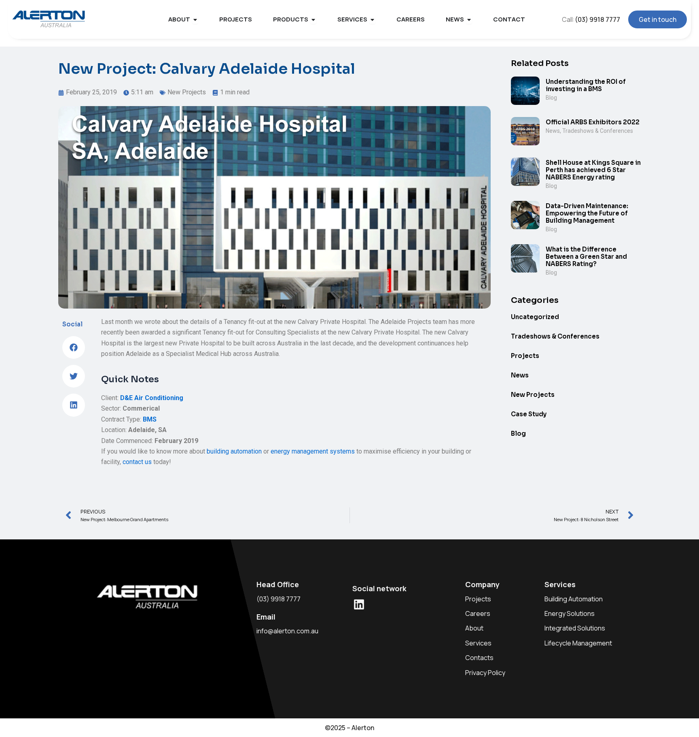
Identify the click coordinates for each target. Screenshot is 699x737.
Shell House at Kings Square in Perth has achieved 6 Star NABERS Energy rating (593, 170)
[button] (73, 347)
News (553, 131)
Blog (551, 97)
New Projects (186, 92)
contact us (137, 462)
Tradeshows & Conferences (597, 131)
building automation (234, 451)
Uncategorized (535, 317)
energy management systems (313, 451)
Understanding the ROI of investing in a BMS (586, 85)
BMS (150, 419)
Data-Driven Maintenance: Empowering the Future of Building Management (587, 213)
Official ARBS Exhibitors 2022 (593, 122)
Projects (525, 356)
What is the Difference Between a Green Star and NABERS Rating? (586, 256)
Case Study (528, 414)
